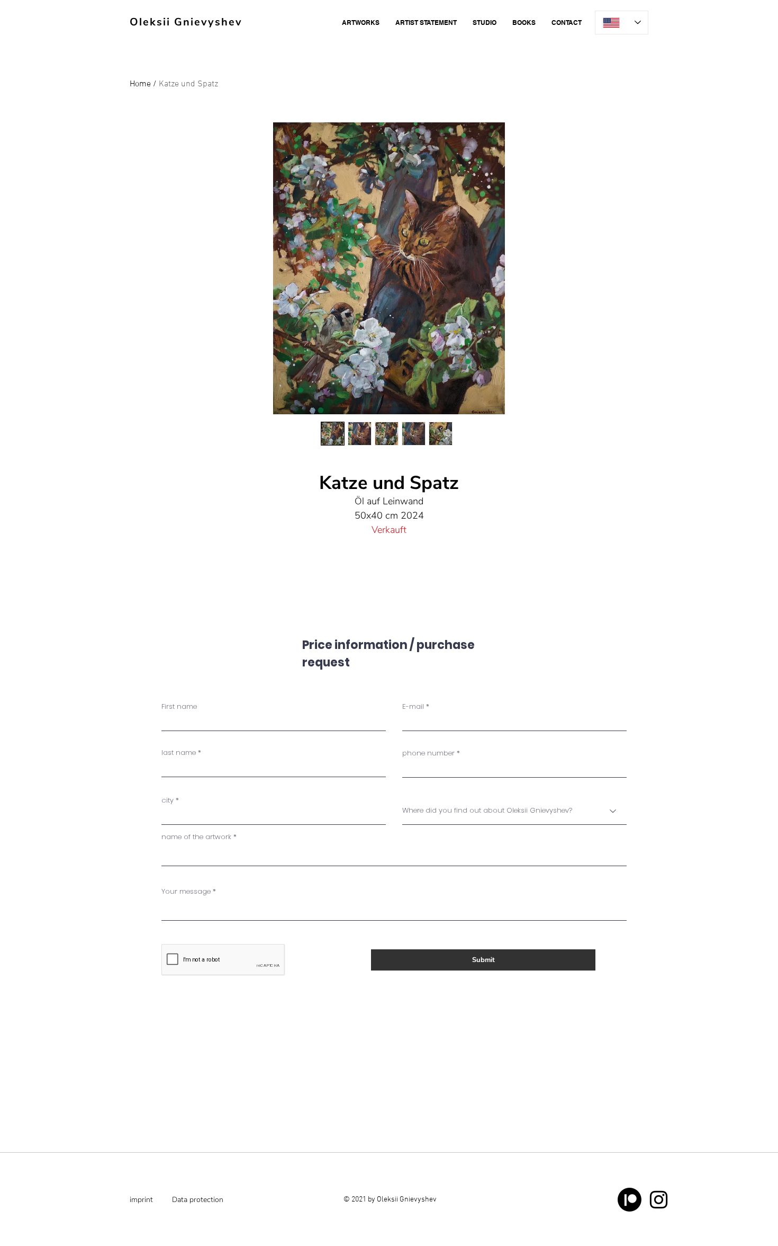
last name (178, 752)
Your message (186, 891)
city (167, 800)
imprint (141, 1200)
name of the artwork (196, 836)
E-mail (413, 706)
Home (140, 84)
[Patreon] (629, 1200)
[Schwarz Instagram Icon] (659, 1200)
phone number (428, 753)
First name (179, 706)
